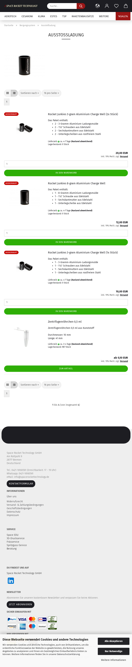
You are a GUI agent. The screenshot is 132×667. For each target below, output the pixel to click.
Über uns (11, 496)
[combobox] (29, 93)
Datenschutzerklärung (68, 654)
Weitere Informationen (113, 660)
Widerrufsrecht (15, 501)
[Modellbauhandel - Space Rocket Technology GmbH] (23, 6)
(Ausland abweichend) (81, 141)
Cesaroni (27, 16)
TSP (64, 16)
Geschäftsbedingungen (19, 508)
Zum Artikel (66, 368)
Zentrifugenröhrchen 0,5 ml (65, 321)
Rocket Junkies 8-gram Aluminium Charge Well (76, 183)
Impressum (13, 515)
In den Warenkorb (66, 173)
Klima (41, 16)
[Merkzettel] (116, 6)
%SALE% (123, 16)
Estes (53, 16)
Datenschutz (14, 511)
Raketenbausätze (83, 16)
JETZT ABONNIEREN (20, 604)
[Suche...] (81, 6)
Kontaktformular (21, 483)
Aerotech (10, 16)
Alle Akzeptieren (114, 641)
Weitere (104, 16)
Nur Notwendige (113, 651)
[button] (97, 6)
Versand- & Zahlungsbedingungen (25, 504)
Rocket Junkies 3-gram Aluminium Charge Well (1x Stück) (83, 252)
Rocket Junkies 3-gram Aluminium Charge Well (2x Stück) (83, 114)
